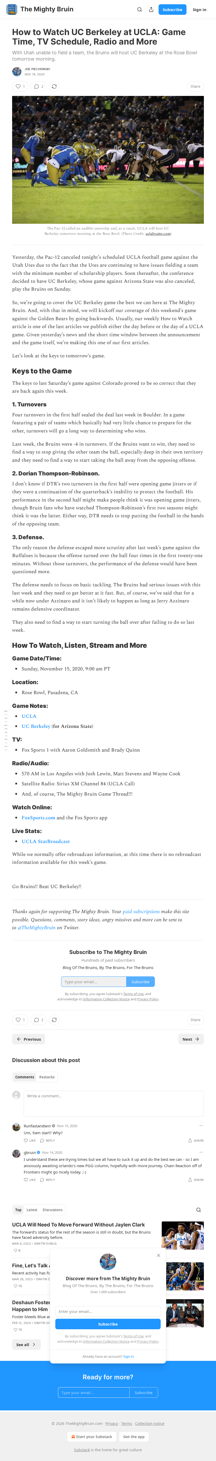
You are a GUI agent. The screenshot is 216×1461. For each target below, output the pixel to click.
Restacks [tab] (47, 1077)
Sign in (200, 9)
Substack (82, 1449)
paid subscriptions (141, 911)
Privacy (112, 1423)
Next (187, 1039)
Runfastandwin (37, 1125)
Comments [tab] (24, 1077)
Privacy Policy (147, 1341)
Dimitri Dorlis (45, 1243)
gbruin (30, 1152)
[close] (158, 1255)
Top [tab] (18, 1209)
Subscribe (172, 9)
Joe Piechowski (37, 69)
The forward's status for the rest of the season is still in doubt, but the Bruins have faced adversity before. (81, 1234)
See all (22, 1344)
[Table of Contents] (5, 730)
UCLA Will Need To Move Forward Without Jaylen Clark (78, 1225)
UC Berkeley (36, 726)
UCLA (29, 716)
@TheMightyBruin (37, 928)
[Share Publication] (151, 9)
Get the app (134, 1436)
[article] (108, 1237)
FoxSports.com (38, 818)
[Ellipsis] (201, 1125)
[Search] (139, 9)
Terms (126, 1423)
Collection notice (149, 1423)
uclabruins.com (158, 233)
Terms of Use (133, 1336)
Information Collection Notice (106, 1341)
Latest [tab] (32, 1209)
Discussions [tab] (52, 1209)
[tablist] (35, 1077)
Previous (32, 1039)
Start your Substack (94, 1436)
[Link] (5, 371)
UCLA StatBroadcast (46, 841)
